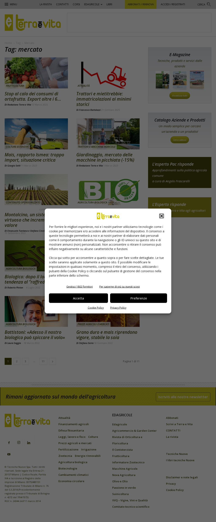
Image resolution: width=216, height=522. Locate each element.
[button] (161, 216)
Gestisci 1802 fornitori (79, 286)
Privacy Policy (118, 307)
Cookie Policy (96, 307)
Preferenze (138, 298)
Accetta (78, 298)
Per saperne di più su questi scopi (119, 286)
